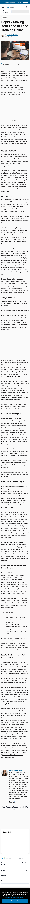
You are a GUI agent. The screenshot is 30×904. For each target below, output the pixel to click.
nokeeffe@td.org (6, 748)
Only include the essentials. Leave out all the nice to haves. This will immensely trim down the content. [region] (14, 474)
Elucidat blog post (19, 669)
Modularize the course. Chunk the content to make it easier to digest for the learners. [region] (16, 620)
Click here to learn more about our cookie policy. (13, 897)
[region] (15, 311)
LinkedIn (8, 750)
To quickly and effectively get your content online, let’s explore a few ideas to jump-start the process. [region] (14, 303)
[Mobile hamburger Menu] (3, 7)
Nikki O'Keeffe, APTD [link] (12, 35)
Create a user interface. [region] (12, 624)
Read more (12, 802)
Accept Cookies (15, 900)
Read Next (7, 832)
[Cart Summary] (27, 7)
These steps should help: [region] (8, 612)
